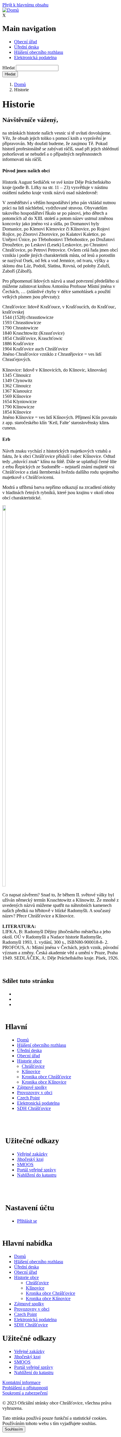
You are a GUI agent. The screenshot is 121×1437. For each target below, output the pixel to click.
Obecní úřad (25, 41)
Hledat (8, 67)
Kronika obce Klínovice (44, 1082)
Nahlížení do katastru (36, 1175)
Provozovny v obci (34, 1092)
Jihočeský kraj (30, 1159)
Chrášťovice (33, 1066)
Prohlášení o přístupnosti (25, 1387)
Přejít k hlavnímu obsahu (25, 4)
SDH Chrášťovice (34, 1108)
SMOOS (25, 1164)
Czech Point (28, 1097)
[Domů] (10, 10)
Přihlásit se (27, 1220)
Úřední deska (26, 46)
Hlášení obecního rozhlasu (38, 52)
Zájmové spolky (32, 1087)
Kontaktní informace (21, 1382)
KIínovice (31, 1071)
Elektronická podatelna (35, 57)
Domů (20, 84)
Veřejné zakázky (32, 1153)
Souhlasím (14, 1429)
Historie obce (29, 1060)
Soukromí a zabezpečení (25, 1392)
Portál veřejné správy (36, 1169)
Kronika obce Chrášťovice (46, 1076)
